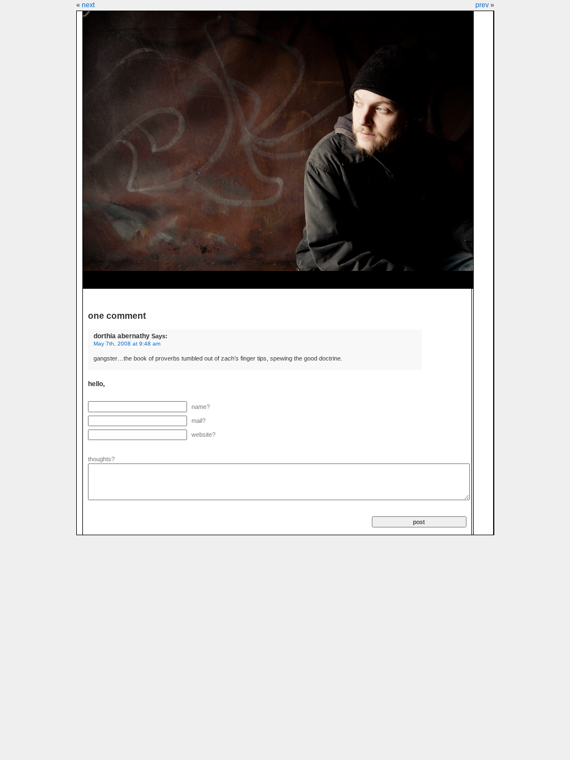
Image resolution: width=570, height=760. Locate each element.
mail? (198, 420)
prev (482, 5)
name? (200, 406)
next (88, 5)
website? (203, 434)
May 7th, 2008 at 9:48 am (127, 343)
